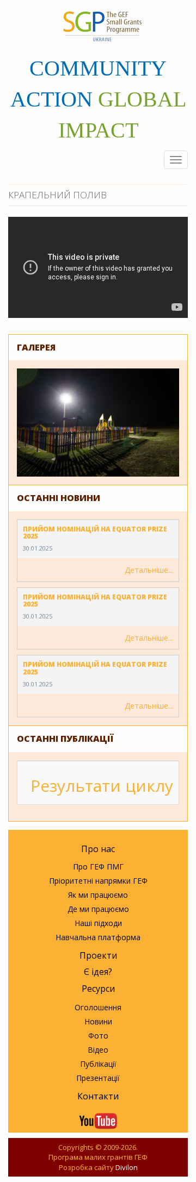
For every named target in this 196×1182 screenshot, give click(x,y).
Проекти (98, 955)
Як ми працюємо (98, 895)
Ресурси (98, 989)
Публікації (98, 1064)
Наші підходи (98, 923)
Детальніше (146, 570)
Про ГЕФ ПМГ (98, 866)
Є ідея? (98, 972)
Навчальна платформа (98, 937)
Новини (98, 1021)
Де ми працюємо (98, 909)
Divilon (126, 1167)
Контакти (98, 1096)
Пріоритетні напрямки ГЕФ (98, 880)
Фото (98, 1035)
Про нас (98, 849)
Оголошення (98, 1007)
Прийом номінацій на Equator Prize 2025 (95, 532)
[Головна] (102, 26)
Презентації (98, 1078)
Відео (98, 1050)
